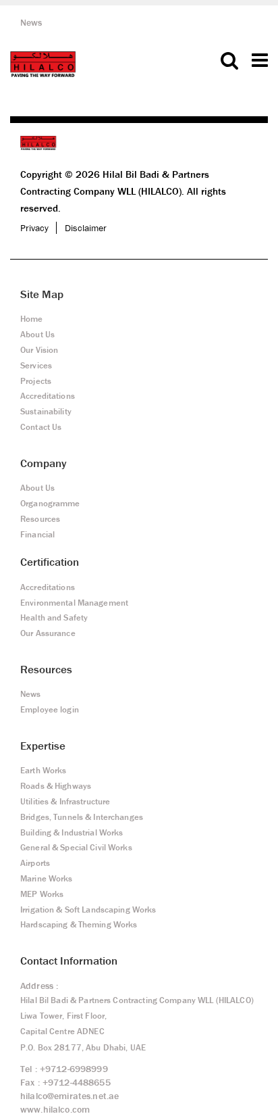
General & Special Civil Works (76, 847)
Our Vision (39, 350)
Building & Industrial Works (71, 832)
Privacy (34, 228)
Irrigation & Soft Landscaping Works (88, 909)
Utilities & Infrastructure (65, 801)
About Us (37, 334)
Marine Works (46, 878)
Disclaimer (86, 228)
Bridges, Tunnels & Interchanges (81, 817)
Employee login (49, 709)
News (31, 22)
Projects (35, 381)
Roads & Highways (55, 786)
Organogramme (50, 503)
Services (36, 365)
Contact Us (40, 427)
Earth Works (43, 770)
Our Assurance (48, 633)
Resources (40, 519)
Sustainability (46, 411)
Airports (35, 863)
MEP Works (41, 894)
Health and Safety (54, 617)
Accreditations (47, 396)
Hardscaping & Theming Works (78, 924)
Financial (37, 534)
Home (31, 318)
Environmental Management (74, 602)
